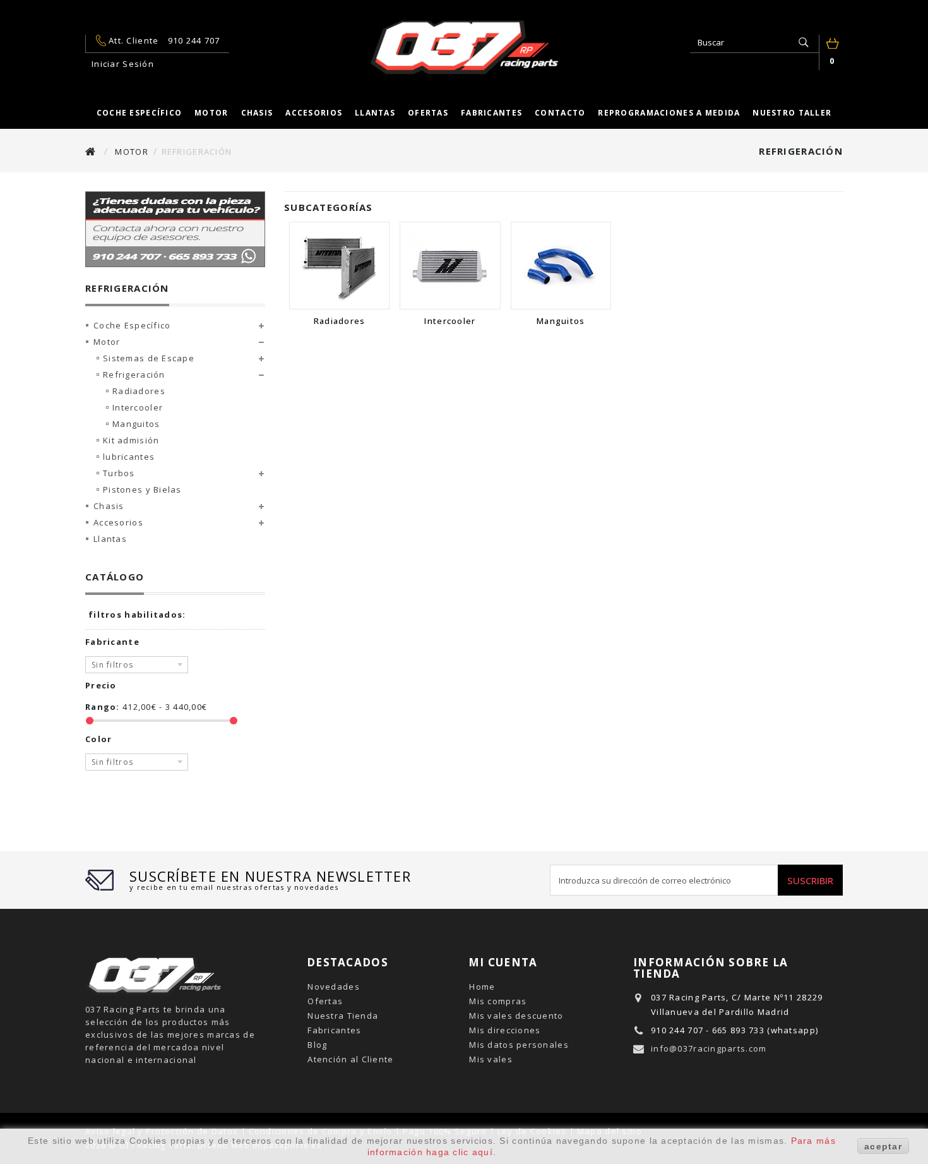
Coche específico (139, 112)
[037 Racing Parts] (464, 47)
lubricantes (129, 456)
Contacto (560, 112)
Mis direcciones (504, 1030)
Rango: (102, 706)
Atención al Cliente (350, 1059)
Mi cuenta (503, 962)
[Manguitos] (561, 265)
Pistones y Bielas (142, 489)
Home (482, 986)
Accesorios (313, 112)
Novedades (333, 986)
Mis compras (497, 1001)
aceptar (883, 1146)
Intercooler (137, 407)
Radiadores (138, 391)
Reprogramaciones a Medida (669, 112)
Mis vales (491, 1059)
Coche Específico (131, 325)
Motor (211, 112)
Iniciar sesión (123, 63)
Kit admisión (131, 440)
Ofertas (428, 112)
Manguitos (136, 423)
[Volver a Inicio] (91, 151)
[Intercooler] (450, 265)
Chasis (257, 112)
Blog (317, 1044)
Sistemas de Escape (148, 358)
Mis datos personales (519, 1044)
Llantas (375, 112)
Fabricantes (491, 112)
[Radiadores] (339, 265)
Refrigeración (134, 374)
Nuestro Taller (792, 112)
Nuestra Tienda (342, 1015)
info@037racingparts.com (708, 1048)
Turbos (119, 473)
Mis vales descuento (516, 1015)
